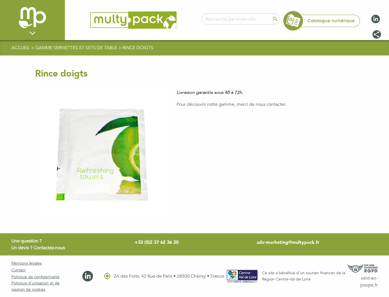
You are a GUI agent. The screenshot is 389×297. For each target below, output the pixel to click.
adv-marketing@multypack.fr (288, 242)
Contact (18, 270)
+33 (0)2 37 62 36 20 (157, 242)
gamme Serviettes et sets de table (76, 48)
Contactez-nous (49, 248)
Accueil (21, 48)
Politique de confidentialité (35, 277)
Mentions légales (26, 263)
